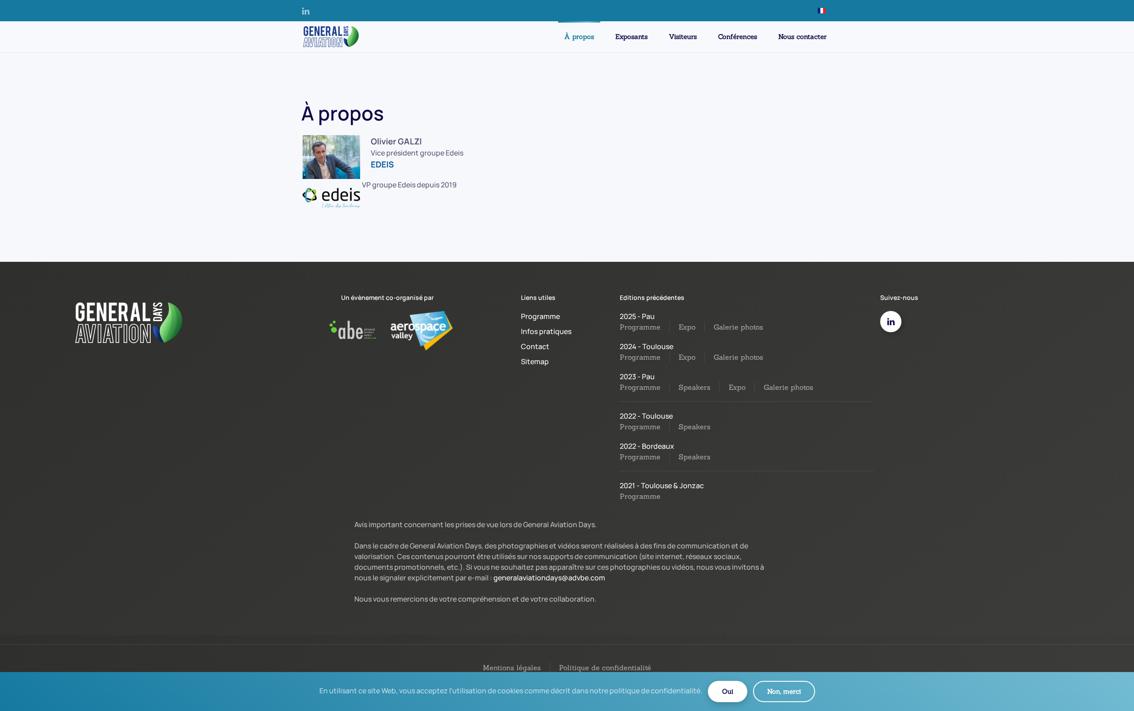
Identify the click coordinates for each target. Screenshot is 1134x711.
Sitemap (535, 361)
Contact (535, 346)
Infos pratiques (546, 331)
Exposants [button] (631, 36)
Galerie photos (738, 326)
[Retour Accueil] (330, 36)
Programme (540, 316)
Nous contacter (802, 36)
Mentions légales (512, 667)
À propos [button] (579, 36)
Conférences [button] (737, 36)
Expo (687, 326)
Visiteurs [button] (683, 36)
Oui (727, 691)
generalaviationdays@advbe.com (549, 578)
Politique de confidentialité (605, 667)
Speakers (695, 387)
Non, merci (784, 691)
